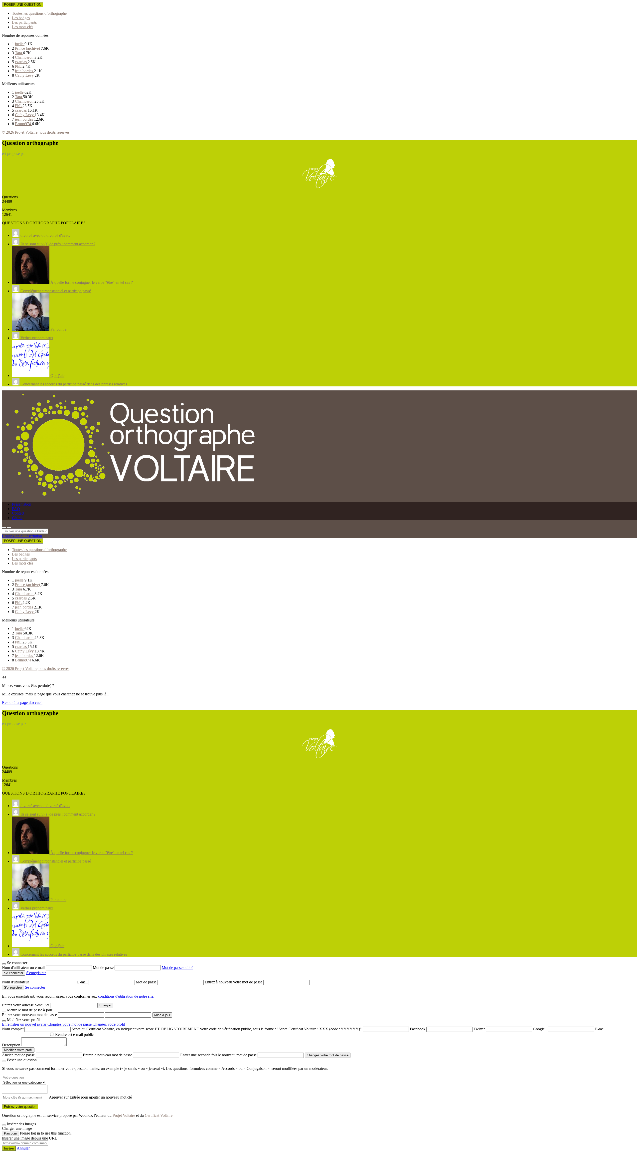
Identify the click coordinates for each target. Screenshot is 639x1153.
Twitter (479, 1029)
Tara (19, 53)
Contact (18, 513)
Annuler (23, 1148)
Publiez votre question (20, 1107)
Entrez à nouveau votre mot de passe (234, 982)
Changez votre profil (109, 1024)
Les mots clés (22, 27)
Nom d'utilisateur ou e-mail (24, 967)
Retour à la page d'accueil (22, 702)
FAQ (16, 509)
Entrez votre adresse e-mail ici (25, 1005)
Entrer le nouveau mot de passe (107, 1055)
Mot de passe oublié (177, 967)
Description (11, 1045)
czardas (21, 62)
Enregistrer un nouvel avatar (24, 1024)
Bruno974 (23, 124)
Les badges (21, 18)
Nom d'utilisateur (16, 982)
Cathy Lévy (25, 75)
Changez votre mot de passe (69, 1024)
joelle (19, 44)
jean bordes (24, 71)
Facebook (417, 1029)
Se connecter (35, 987)
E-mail (83, 982)
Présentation (21, 504)
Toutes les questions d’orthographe (39, 13)
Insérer (9, 1148)
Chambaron (24, 57)
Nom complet (12, 1029)
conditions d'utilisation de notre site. (126, 996)
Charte (17, 518)
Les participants (24, 22)
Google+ (540, 1029)
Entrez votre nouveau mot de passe (29, 1015)
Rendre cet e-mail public (74, 1034)
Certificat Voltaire (158, 1115)
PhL (18, 66)
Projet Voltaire (124, 1115)
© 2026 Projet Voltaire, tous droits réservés (35, 132)
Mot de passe (104, 967)
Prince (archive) (28, 48)
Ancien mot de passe (18, 1055)
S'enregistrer (36, 973)
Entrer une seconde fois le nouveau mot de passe (218, 1055)
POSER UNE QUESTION (22, 4)
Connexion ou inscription (22, 536)
